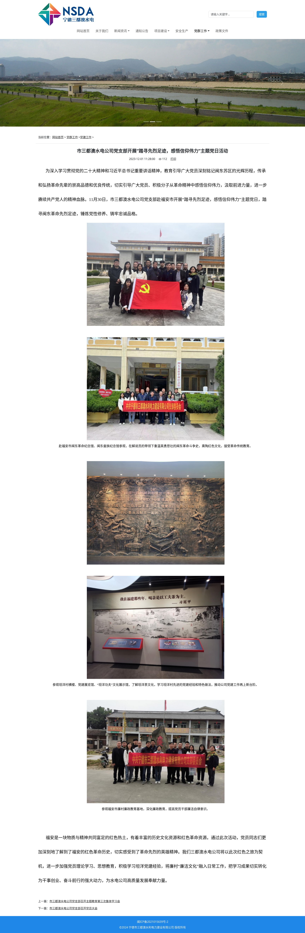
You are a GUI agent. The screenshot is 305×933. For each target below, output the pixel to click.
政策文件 (222, 31)
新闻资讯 (120, 31)
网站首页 (83, 31)
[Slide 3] (159, 122)
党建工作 (85, 137)
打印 (173, 159)
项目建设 (160, 31)
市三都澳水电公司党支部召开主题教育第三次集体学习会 (84, 901)
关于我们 (101, 31)
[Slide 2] (152, 122)
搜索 (262, 14)
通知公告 (142, 31)
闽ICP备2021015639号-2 (152, 922)
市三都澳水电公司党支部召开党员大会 (73, 908)
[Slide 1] (146, 122)
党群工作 (200, 31)
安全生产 (181, 31)
